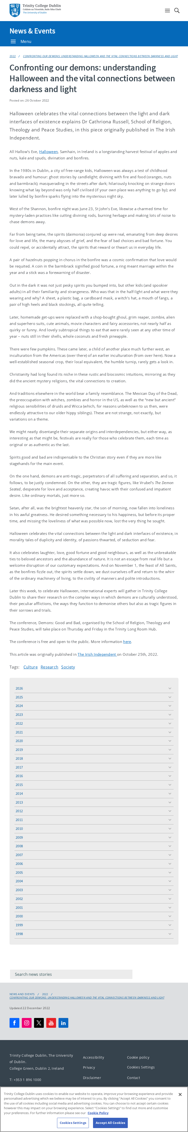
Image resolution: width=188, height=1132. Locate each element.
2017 (19, 767)
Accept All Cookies (110, 1122)
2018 (19, 758)
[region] (94, 1109)
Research (49, 667)
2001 (19, 907)
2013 (19, 802)
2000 (19, 916)
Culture (31, 667)
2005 (19, 872)
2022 (13, 56)
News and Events (22, 994)
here (127, 641)
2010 (19, 828)
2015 (19, 784)
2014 (19, 793)
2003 (19, 890)
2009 (19, 837)
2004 (19, 881)
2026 (19, 688)
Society (68, 667)
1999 (19, 925)
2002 (19, 898)
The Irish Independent (97, 654)
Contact (133, 1077)
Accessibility (93, 1057)
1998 (19, 933)
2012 (19, 811)
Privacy (89, 1067)
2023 (19, 714)
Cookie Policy (98, 1113)
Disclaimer (92, 1077)
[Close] (180, 1094)
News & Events (32, 30)
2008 (19, 846)
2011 (19, 819)
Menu (26, 41)
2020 (19, 740)
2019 (19, 749)
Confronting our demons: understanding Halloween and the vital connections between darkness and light (100, 56)
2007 (19, 854)
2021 (19, 732)
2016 (19, 775)
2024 (19, 705)
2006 (19, 863)
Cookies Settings (141, 1067)
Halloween (48, 151)
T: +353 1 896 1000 (25, 1079)
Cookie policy (138, 1057)
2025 (19, 697)
